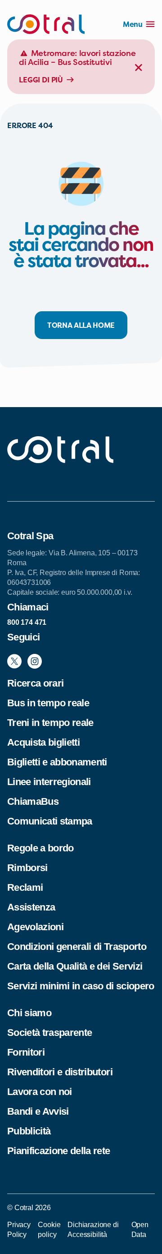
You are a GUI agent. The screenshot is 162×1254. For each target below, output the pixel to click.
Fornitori (26, 1052)
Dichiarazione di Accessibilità (93, 1229)
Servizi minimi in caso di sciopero (80, 986)
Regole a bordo (40, 848)
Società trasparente (49, 1032)
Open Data (139, 1229)
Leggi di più (41, 80)
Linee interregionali (49, 781)
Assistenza (31, 907)
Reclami (25, 887)
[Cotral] (46, 24)
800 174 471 (26, 622)
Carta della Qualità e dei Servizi (74, 966)
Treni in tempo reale (50, 722)
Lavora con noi (39, 1091)
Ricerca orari (35, 683)
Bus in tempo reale (48, 703)
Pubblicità (28, 1131)
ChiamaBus (32, 801)
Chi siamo (29, 1012)
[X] (14, 661)
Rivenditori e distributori (59, 1072)
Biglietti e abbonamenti (57, 762)
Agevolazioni (35, 926)
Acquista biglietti (43, 742)
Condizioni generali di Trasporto (76, 946)
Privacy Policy (19, 1229)
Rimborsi (27, 867)
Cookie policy (49, 1229)
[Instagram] (34, 661)
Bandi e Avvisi (38, 1111)
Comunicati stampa (49, 821)
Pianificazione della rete (58, 1150)
